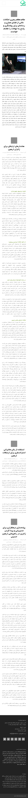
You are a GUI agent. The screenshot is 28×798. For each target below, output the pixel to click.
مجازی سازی (10, 755)
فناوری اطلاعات (9, 37)
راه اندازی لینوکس (17, 755)
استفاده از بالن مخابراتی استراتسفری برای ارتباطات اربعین (14, 452)
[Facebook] (10, 796)
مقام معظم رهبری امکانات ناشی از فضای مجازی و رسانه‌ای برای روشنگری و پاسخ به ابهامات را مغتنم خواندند (14, 25)
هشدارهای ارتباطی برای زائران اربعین (14, 147)
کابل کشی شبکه (19, 753)
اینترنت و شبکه (22, 37)
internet (8, 35)
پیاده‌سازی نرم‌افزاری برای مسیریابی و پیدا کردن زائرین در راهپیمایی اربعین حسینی (14, 532)
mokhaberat (23, 461)
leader (13, 35)
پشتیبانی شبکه (11, 752)
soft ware (14, 540)
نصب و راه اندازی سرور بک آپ (19, 761)
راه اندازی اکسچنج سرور (12, 757)
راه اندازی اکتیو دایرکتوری (9, 759)
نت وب (15, 796)
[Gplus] (8, 796)
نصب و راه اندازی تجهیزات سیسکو (16, 762)
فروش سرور (19, 764)
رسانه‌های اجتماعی (15, 37)
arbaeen (4, 35)
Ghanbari (10, 459)
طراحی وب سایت (9, 761)
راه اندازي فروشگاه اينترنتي (20, 752)
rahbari (16, 35)
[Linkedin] (13, 796)
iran (11, 35)
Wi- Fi (15, 152)
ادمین (14, 39)
